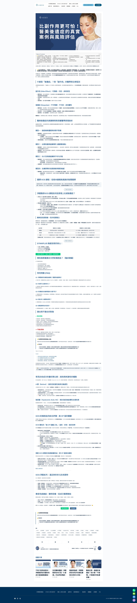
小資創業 (73, 6)
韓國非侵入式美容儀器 (40, 537)
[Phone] (134, 590)
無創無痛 (43, 532)
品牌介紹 (50, 6)
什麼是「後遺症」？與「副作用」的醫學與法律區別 (60, 56)
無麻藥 (54, 532)
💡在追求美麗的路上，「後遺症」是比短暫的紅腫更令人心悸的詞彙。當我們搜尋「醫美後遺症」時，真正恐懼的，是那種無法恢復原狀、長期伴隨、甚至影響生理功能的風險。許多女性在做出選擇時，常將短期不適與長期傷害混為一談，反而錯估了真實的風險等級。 (44, 59)
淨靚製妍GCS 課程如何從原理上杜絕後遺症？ (60, 63)
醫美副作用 (87, 532)
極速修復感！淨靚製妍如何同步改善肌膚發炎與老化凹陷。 (76, 572)
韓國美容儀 (77, 534)
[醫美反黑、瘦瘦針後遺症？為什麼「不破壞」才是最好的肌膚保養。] (93, 564)
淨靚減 (82, 530)
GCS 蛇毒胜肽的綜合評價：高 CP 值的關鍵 (93, 59)
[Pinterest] (81, 542)
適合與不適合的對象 (73, 60)
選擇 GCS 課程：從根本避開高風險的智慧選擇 (60, 60)
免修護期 (42, 530)
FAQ (77, 6)
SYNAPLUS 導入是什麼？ (62, 3)
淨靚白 (86, 530)
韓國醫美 (90, 534)
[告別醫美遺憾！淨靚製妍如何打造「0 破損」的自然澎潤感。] (60, 564)
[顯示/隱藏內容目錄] (99, 54)
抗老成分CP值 (65, 530)
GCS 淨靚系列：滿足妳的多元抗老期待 (92, 60)
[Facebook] (42, 542)
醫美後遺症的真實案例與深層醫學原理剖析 (60, 58)
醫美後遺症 (44, 534)
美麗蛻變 (68, 6)
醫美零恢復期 (63, 534)
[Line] (68, 542)
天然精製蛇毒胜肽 (52, 3)
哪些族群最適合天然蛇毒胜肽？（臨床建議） (76, 58)
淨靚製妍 (38, 532)
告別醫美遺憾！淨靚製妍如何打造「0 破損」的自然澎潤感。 (59, 572)
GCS (37, 530)
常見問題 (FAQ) (72, 59)
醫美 (82, 532)
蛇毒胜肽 (77, 532)
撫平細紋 (72, 530)
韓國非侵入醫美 (49, 537)
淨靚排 (77, 530)
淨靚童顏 (92, 530)
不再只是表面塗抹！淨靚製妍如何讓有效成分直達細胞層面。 (43, 572)
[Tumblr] (20, 598)
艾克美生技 (71, 532)
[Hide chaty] (134, 600)
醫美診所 (57, 534)
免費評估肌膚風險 (68, 189)
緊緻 (58, 532)
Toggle (37, 353)
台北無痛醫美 (53, 530)
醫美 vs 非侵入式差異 (73, 3)
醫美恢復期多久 (51, 534)
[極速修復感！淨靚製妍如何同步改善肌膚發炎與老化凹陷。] (77, 564)
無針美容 (49, 532)
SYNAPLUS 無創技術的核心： (75, 55)
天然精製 (59, 530)
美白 (62, 532)
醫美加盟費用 (94, 532)
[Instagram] (17, 598)
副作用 (47, 530)
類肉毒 (55, 537)
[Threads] (55, 542)
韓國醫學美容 (84, 534)
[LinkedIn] (94, 542)
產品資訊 (63, 6)
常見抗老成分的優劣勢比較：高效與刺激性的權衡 (93, 56)
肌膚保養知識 (56, 6)
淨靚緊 (97, 530)
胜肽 (67, 532)
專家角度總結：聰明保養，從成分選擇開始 (93, 63)
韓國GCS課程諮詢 (68, 240)
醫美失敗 (38, 534)
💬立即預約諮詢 (65, 508)
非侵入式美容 (70, 534)
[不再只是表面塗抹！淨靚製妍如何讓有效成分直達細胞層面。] (43, 564)
